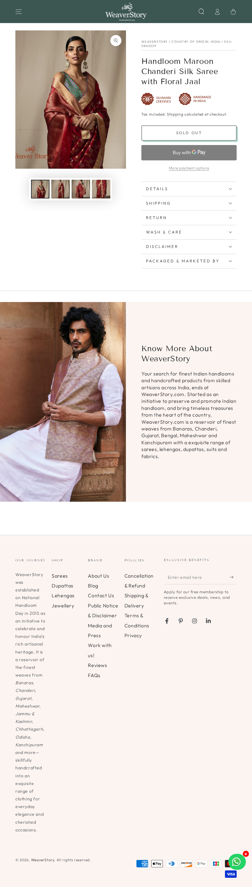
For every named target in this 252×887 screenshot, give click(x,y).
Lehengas (63, 595)
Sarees (60, 576)
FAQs (94, 675)
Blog (93, 586)
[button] (201, 11)
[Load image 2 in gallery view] (60, 189)
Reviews (97, 665)
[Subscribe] (233, 577)
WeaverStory (42, 860)
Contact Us (101, 595)
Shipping (175, 114)
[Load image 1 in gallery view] (40, 189)
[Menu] (19, 11)
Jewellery (63, 605)
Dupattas (62, 586)
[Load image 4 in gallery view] (101, 189)
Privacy (133, 635)
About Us (98, 576)
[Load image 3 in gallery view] (81, 189)
